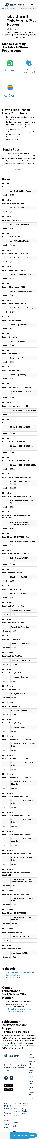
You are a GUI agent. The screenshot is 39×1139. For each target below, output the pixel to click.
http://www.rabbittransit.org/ (11, 1045)
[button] (32, 5)
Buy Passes (19, 1135)
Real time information (13, 977)
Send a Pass (16, 153)
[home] (14, 4)
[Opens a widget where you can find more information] (30, 1135)
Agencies (5, 8)
